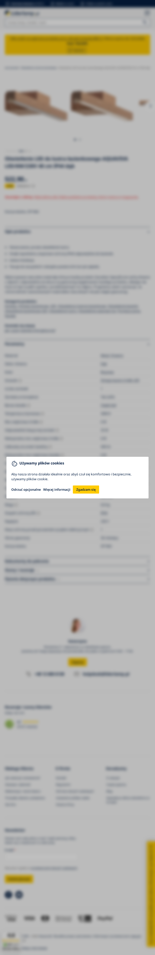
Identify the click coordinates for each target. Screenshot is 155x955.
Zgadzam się (86, 489)
